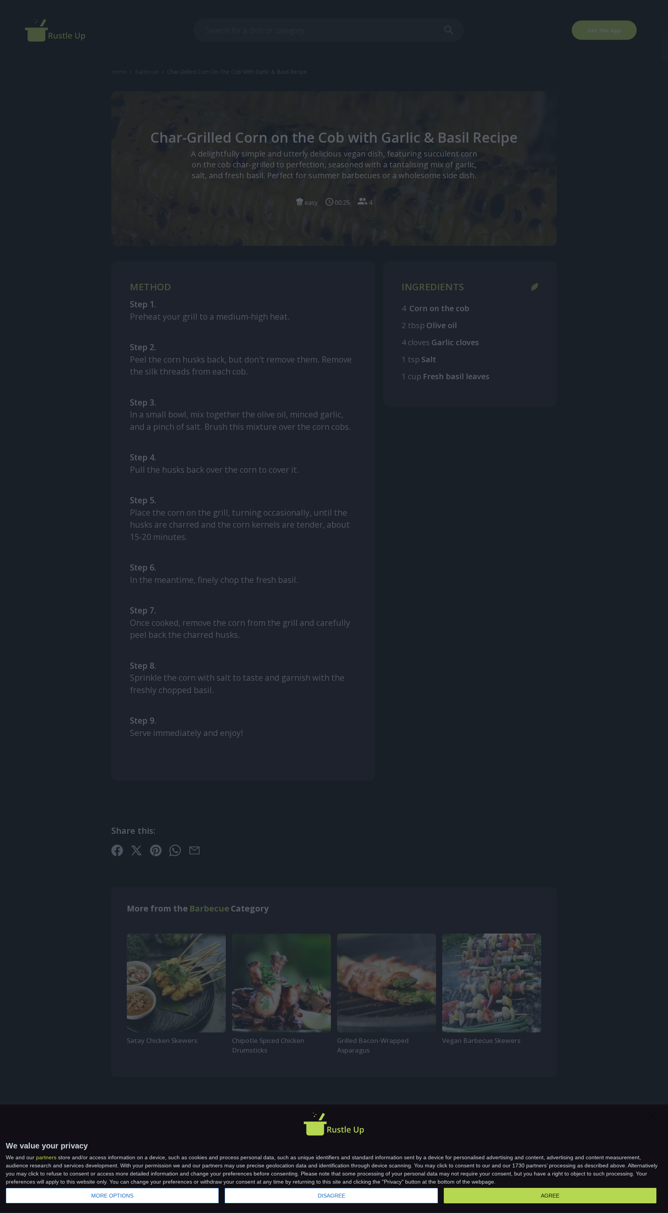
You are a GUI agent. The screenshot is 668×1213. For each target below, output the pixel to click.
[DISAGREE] (654, 1118)
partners (46, 1157)
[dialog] (334, 1159)
